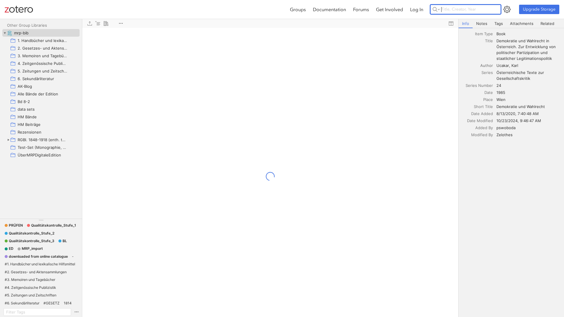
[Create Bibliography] (106, 23)
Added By (484, 127)
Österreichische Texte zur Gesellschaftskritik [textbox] (520, 75)
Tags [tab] (498, 23)
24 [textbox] (498, 85)
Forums (361, 9)
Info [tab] (465, 23)
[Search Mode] (436, 9)
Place (488, 99)
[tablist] (511, 23)
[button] (14, 225)
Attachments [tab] (521, 23)
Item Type (484, 33)
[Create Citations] (98, 23)
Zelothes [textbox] (504, 134)
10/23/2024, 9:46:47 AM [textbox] (518, 120)
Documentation (329, 9)
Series (487, 72)
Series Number (479, 85)
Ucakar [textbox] (502, 65)
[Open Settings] (507, 9)
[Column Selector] (451, 23)
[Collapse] (4, 33)
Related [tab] (547, 23)
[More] (121, 23)
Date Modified (480, 120)
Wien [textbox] (501, 99)
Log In (416, 9)
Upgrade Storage (539, 9)
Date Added (482, 113)
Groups (298, 9)
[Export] (89, 23)
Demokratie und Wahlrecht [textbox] (520, 106)
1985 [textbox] (500, 92)
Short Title (483, 106)
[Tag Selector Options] (76, 312)
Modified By (482, 134)
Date (488, 92)
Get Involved (389, 9)
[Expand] (8, 139)
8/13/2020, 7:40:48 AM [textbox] (517, 113)
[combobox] (528, 33)
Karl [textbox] (514, 65)
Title (489, 40)
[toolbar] (270, 23)
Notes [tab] (481, 23)
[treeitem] (41, 33)
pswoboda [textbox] (506, 127)
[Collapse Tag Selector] (41, 220)
